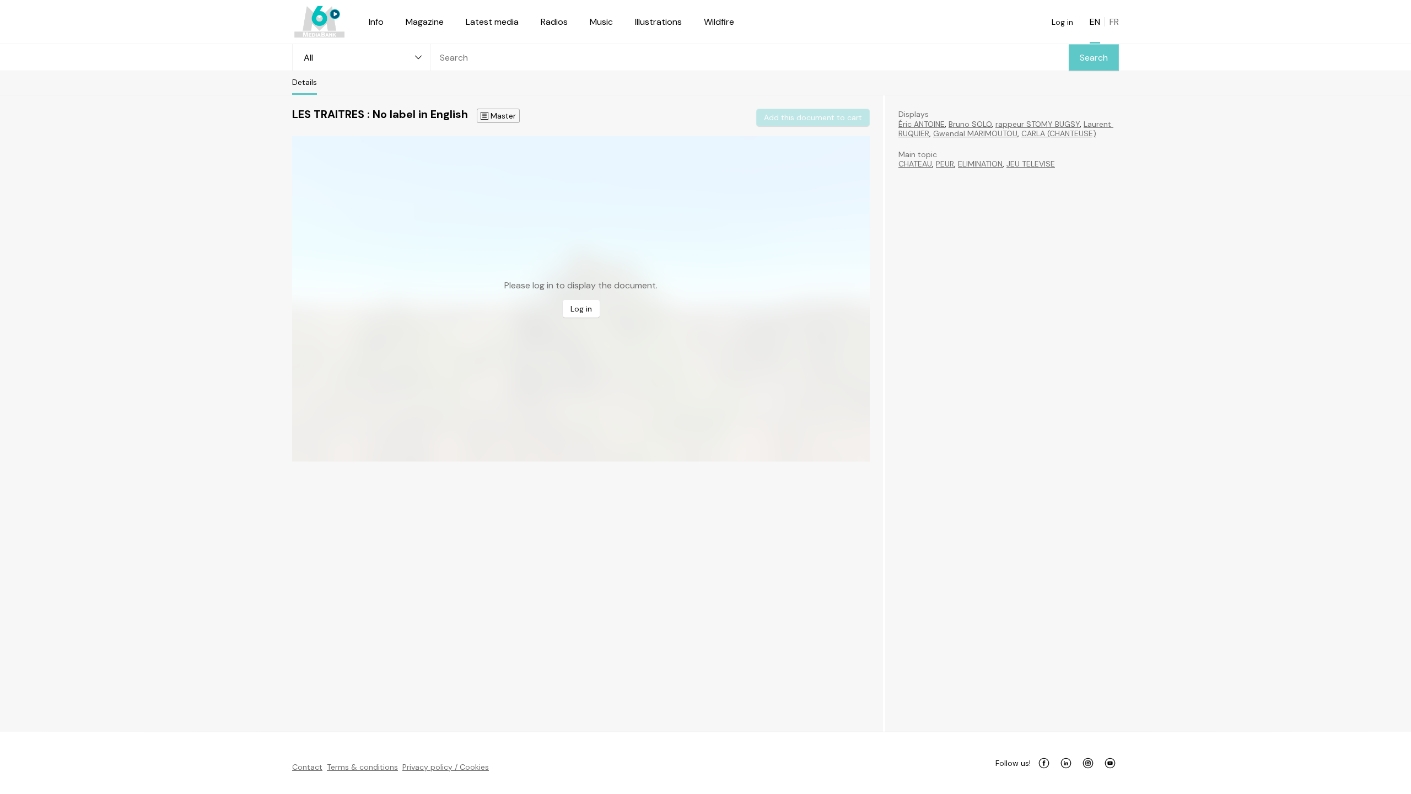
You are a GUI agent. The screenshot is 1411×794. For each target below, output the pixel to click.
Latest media (492, 22)
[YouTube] (1110, 763)
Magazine (425, 22)
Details (304, 82)
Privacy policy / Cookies (445, 767)
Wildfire (719, 22)
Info (376, 22)
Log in (1062, 22)
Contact (307, 767)
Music (601, 22)
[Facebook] (1044, 763)
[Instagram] (1088, 763)
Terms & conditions (362, 767)
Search (1094, 57)
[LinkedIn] (1066, 763)
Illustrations (658, 22)
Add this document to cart (813, 117)
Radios (554, 22)
